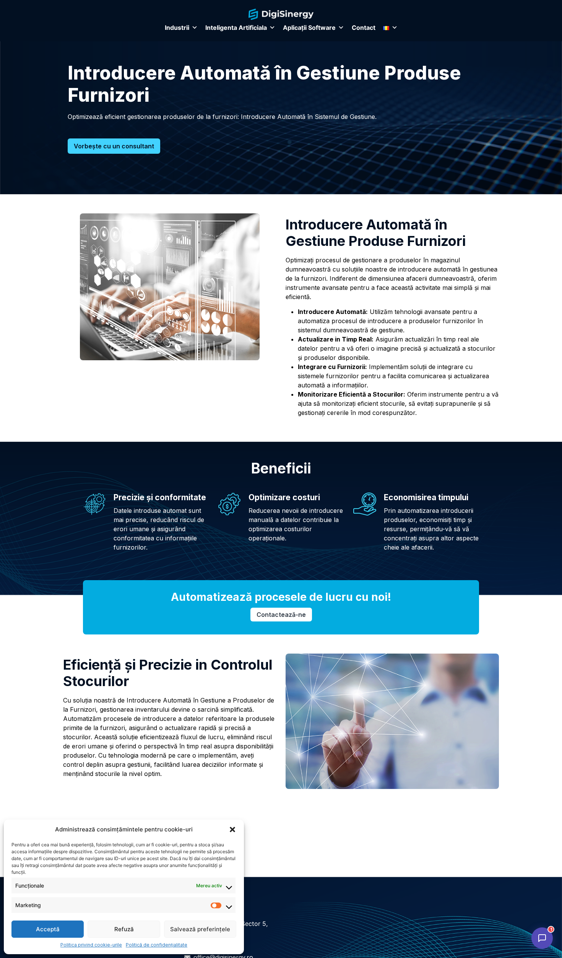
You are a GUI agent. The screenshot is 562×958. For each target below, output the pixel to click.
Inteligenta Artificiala (236, 27)
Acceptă (48, 929)
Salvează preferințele (200, 929)
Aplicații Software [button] (309, 27)
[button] (232, 829)
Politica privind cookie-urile (91, 945)
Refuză (124, 929)
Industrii (177, 27)
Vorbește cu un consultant (114, 146)
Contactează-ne (281, 614)
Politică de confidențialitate (156, 945)
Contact (363, 27)
